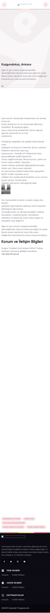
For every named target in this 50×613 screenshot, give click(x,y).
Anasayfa (4, 575)
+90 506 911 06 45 (10, 254)
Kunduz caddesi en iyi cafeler (13, 527)
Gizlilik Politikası (18, 575)
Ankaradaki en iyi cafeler (11, 519)
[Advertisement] (25, 34)
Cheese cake (29, 519)
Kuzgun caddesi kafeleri (36, 527)
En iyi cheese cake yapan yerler (13, 523)
